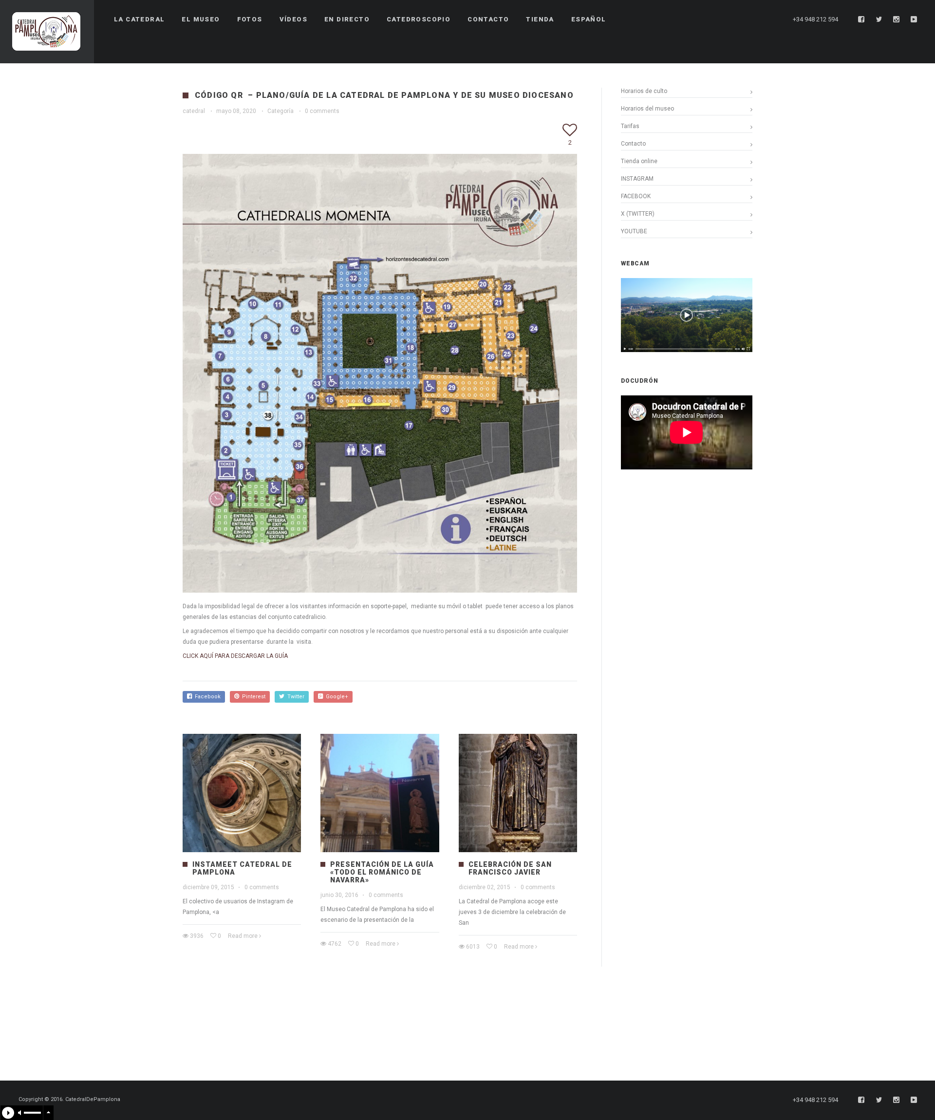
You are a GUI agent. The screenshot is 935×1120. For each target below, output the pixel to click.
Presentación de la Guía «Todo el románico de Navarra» (382, 872)
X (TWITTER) (637, 213)
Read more (243, 936)
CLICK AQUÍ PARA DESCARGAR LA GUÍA (235, 656)
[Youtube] (914, 19)
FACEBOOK (636, 196)
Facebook (206, 696)
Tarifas (630, 126)
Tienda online (639, 161)
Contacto (633, 143)
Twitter (294, 696)
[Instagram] (896, 19)
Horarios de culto (644, 91)
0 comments (322, 111)
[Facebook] (861, 19)
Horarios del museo (647, 108)
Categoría (280, 111)
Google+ (335, 696)
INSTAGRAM (637, 178)
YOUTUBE (634, 231)
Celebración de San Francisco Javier (510, 868)
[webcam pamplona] (686, 350)
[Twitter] (879, 19)
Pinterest (252, 696)
